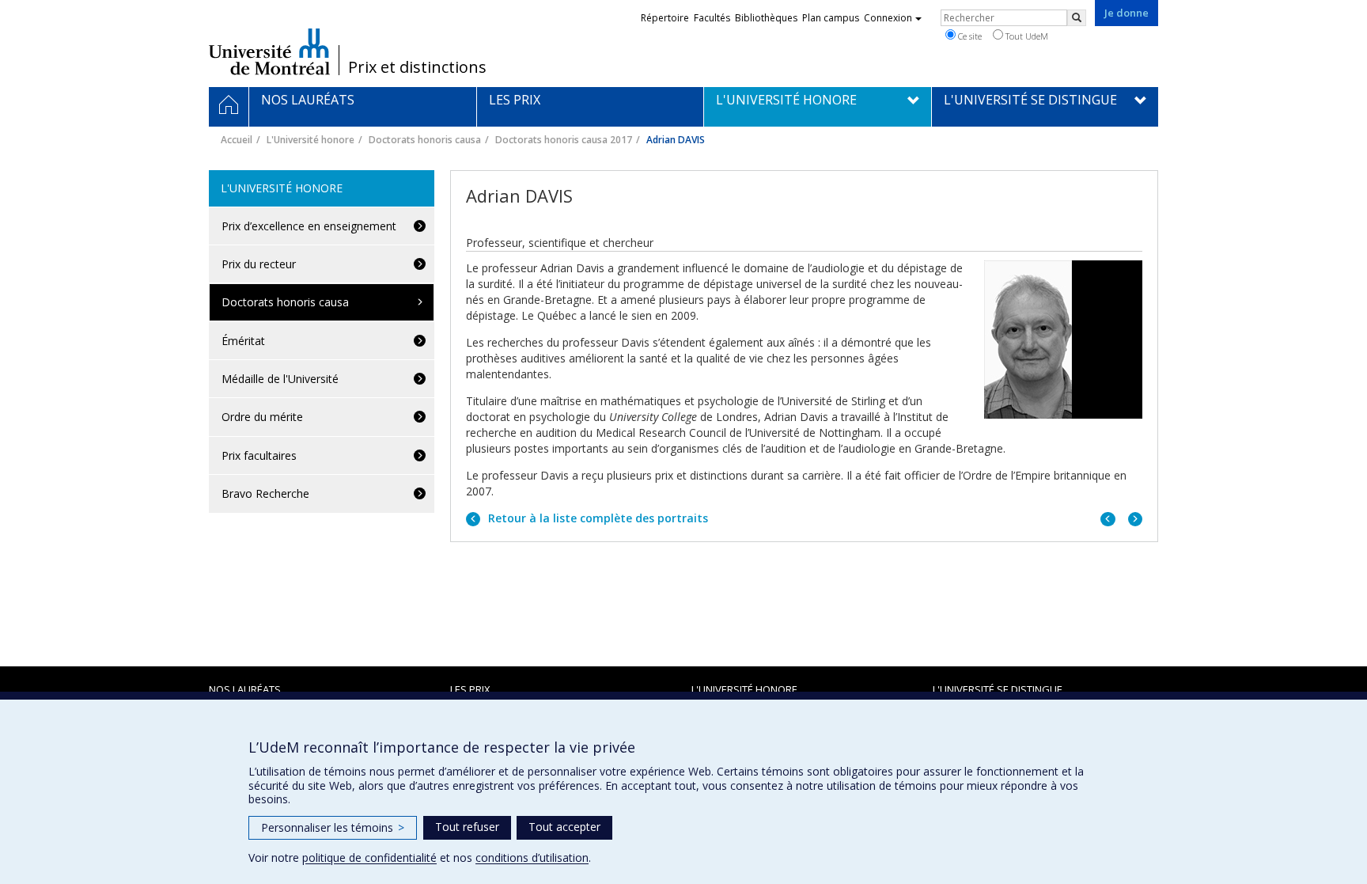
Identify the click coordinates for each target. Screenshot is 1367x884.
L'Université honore (310, 139)
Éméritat (243, 340)
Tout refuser (467, 826)
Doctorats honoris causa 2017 (563, 139)
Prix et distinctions (417, 67)
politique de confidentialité (369, 857)
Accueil (236, 139)
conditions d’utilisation (532, 857)
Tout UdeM (1025, 36)
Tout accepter (564, 826)
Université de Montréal (269, 51)
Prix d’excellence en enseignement (309, 225)
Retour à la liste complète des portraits (596, 517)
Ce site (969, 36)
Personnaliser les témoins (332, 827)
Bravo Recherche (265, 493)
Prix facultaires (259, 455)
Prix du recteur (259, 263)
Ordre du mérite (262, 416)
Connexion (888, 18)
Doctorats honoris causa (425, 139)
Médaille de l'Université (280, 378)
